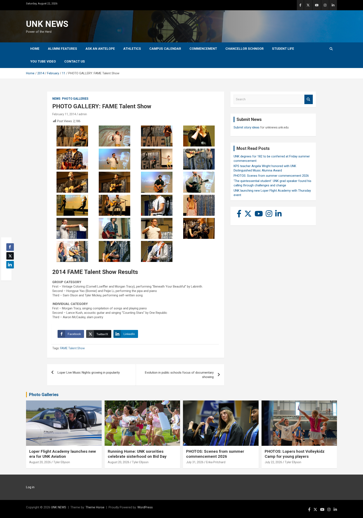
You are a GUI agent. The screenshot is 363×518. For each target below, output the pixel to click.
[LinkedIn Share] (10, 264)
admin (83, 114)
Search (308, 99)
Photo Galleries (75, 98)
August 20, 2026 (40, 462)
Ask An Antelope (100, 49)
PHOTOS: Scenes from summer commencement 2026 (271, 176)
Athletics (132, 49)
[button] (8, 272)
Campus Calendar (165, 49)
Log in (30, 487)
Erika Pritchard (215, 462)
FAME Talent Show (72, 348)
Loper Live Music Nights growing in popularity (89, 372)
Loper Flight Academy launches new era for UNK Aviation (62, 454)
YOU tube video (43, 61)
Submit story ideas (246, 127)
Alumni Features (62, 49)
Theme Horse (94, 507)
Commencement (203, 49)
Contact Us (74, 61)
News (56, 98)
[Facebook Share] (10, 247)
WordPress (145, 507)
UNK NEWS (47, 24)
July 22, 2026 (273, 462)
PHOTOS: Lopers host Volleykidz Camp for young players (295, 454)
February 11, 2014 (64, 114)
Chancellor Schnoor (244, 49)
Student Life (283, 49)
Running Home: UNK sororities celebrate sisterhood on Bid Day (137, 454)
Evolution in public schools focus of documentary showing (179, 375)
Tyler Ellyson (61, 462)
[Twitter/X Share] (10, 256)
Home (34, 49)
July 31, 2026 (195, 462)
